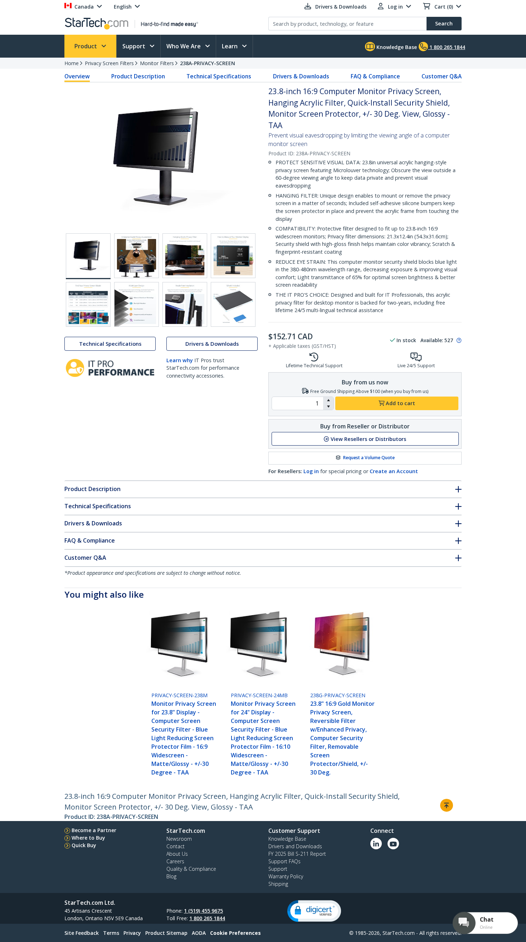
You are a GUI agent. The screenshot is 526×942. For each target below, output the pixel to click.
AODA (199, 932)
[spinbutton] (297, 403)
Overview (77, 76)
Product (86, 46)
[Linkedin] (376, 843)
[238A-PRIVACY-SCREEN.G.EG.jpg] (184, 304)
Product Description (138, 76)
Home (71, 63)
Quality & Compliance (191, 868)
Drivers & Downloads (301, 76)
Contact (175, 846)
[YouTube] (393, 843)
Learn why (179, 360)
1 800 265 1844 (207, 918)
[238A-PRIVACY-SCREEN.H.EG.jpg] (233, 304)
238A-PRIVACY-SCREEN (207, 63)
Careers (175, 861)
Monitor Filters (157, 63)
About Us (177, 853)
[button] (328, 400)
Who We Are (184, 46)
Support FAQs (284, 861)
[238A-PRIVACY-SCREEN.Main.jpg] (88, 256)
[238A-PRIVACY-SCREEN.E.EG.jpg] (88, 304)
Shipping (278, 883)
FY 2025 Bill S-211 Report (297, 853)
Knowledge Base (396, 47)
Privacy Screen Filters (109, 63)
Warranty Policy (285, 876)
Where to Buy (88, 837)
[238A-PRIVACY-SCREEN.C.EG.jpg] (184, 255)
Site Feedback (81, 932)
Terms (111, 932)
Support (134, 46)
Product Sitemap (166, 932)
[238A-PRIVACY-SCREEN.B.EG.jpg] (136, 255)
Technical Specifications (218, 76)
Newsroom (179, 838)
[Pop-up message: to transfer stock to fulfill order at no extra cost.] (458, 340)
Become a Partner (94, 830)
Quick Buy (84, 845)
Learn (230, 46)
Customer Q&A (442, 76)
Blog (171, 876)
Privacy (132, 932)
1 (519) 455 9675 (203, 910)
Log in (311, 471)
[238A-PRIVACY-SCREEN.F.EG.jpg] (136, 304)
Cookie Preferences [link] (235, 932)
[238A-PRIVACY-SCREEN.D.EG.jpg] (233, 255)
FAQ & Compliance (375, 76)
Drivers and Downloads (295, 846)
